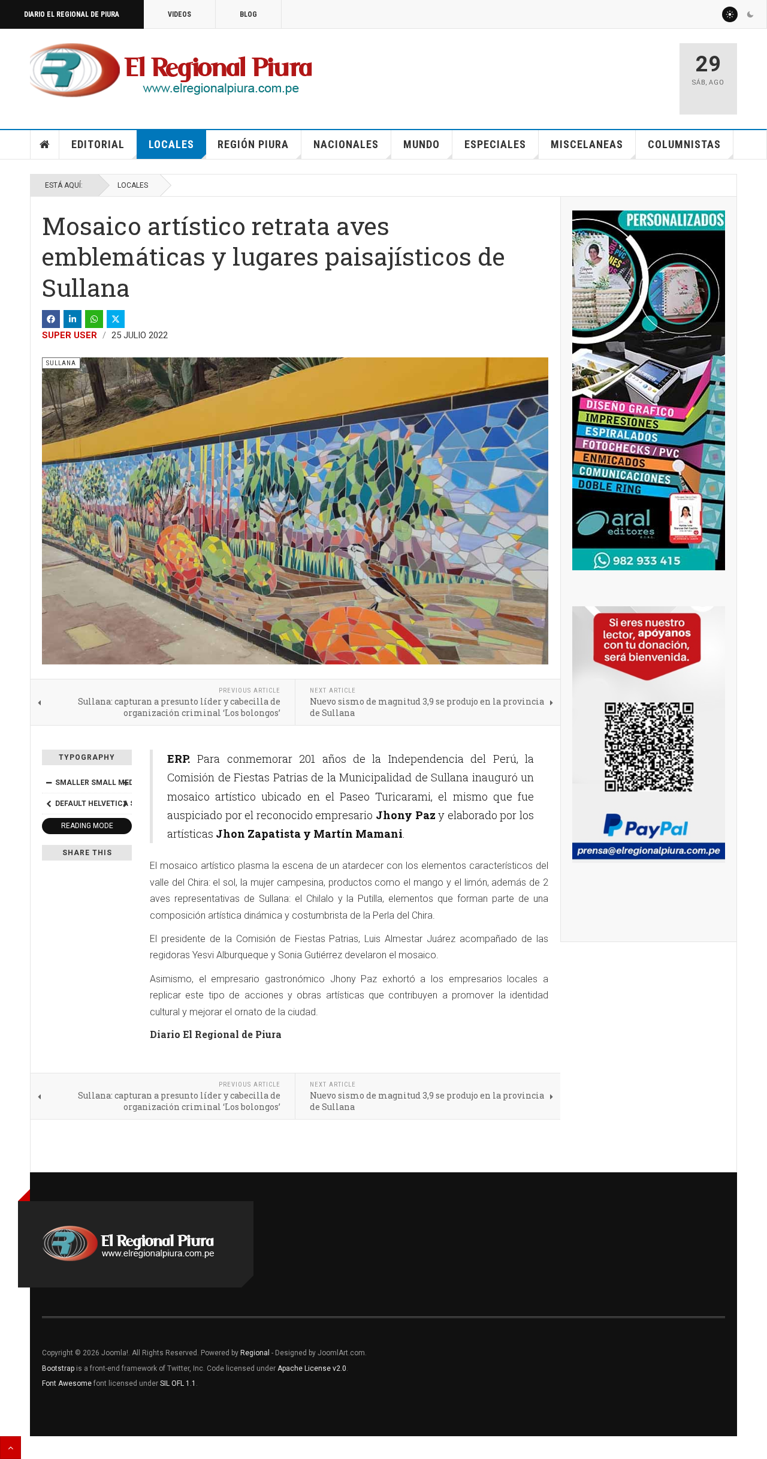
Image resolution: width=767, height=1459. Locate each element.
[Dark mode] (750, 14)
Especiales (495, 144)
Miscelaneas (587, 144)
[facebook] (51, 319)
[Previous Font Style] (48, 803)
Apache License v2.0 (311, 1368)
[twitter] (116, 319)
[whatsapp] (94, 319)
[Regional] (171, 70)
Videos (179, 14)
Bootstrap (58, 1368)
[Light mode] (730, 14)
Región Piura (253, 144)
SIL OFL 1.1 (178, 1383)
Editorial (98, 144)
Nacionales (346, 144)
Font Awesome (67, 1383)
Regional (255, 1353)
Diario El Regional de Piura (71, 14)
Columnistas (684, 144)
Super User (69, 335)
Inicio (45, 144)
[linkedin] (72, 319)
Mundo (421, 144)
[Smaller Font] (48, 782)
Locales (171, 144)
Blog (248, 14)
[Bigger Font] (125, 782)
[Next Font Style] (125, 803)
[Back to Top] (10, 1447)
